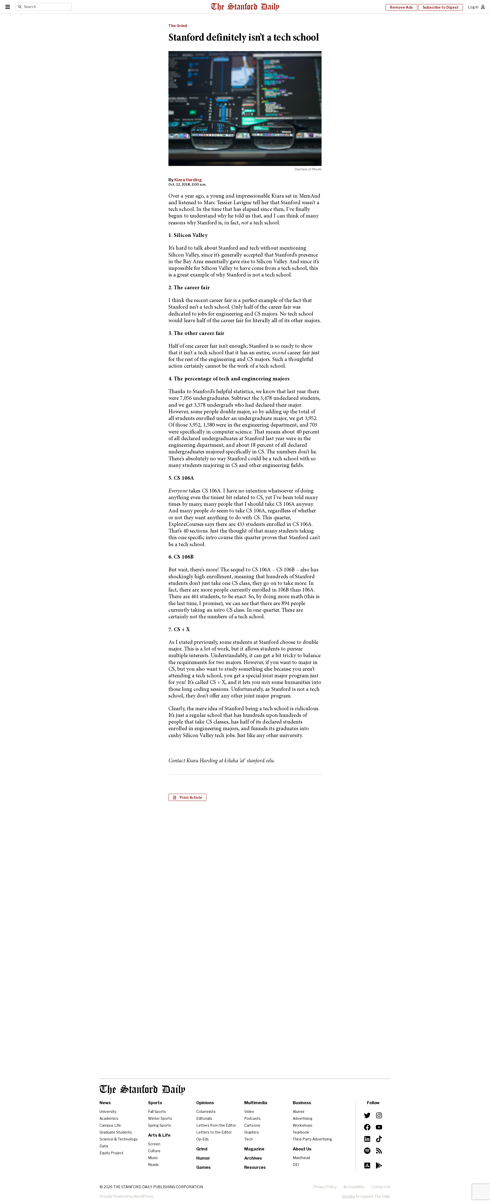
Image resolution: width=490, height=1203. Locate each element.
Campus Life (110, 1125)
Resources (255, 1167)
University (108, 1111)
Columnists (206, 1111)
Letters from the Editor (216, 1125)
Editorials (204, 1118)
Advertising (302, 1118)
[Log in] (483, 7)
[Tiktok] (379, 1139)
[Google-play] (379, 1165)
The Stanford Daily (142, 1090)
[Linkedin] (367, 1139)
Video (249, 1111)
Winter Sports (160, 1118)
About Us (302, 1149)
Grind (201, 1149)
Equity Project (112, 1153)
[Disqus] (245, 871)
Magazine (254, 1149)
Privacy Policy (324, 1187)
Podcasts (252, 1118)
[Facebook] (367, 1127)
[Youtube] (379, 1127)
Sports (155, 1102)
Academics (109, 1118)
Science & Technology (119, 1139)
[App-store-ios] (367, 1165)
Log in (473, 7)
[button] (187, 797)
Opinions (205, 1102)
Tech (248, 1139)
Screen (154, 1144)
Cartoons (252, 1125)
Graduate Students (116, 1132)
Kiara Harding (188, 179)
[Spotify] (367, 1150)
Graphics (251, 1132)
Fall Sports (157, 1111)
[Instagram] (379, 1115)
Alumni (298, 1111)
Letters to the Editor (214, 1132)
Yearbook (301, 1132)
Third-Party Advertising (312, 1139)
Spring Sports (159, 1125)
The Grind (177, 25)
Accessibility (353, 1187)
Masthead (301, 1158)
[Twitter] (367, 1115)
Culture (154, 1151)
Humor (203, 1158)
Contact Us (380, 1187)
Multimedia (255, 1102)
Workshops (302, 1125)
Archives (253, 1158)
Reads (153, 1164)
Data (104, 1146)
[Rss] (379, 1150)
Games (203, 1167)
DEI (296, 1164)
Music (153, 1158)
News (105, 1102)
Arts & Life (159, 1135)
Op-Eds (202, 1139)
